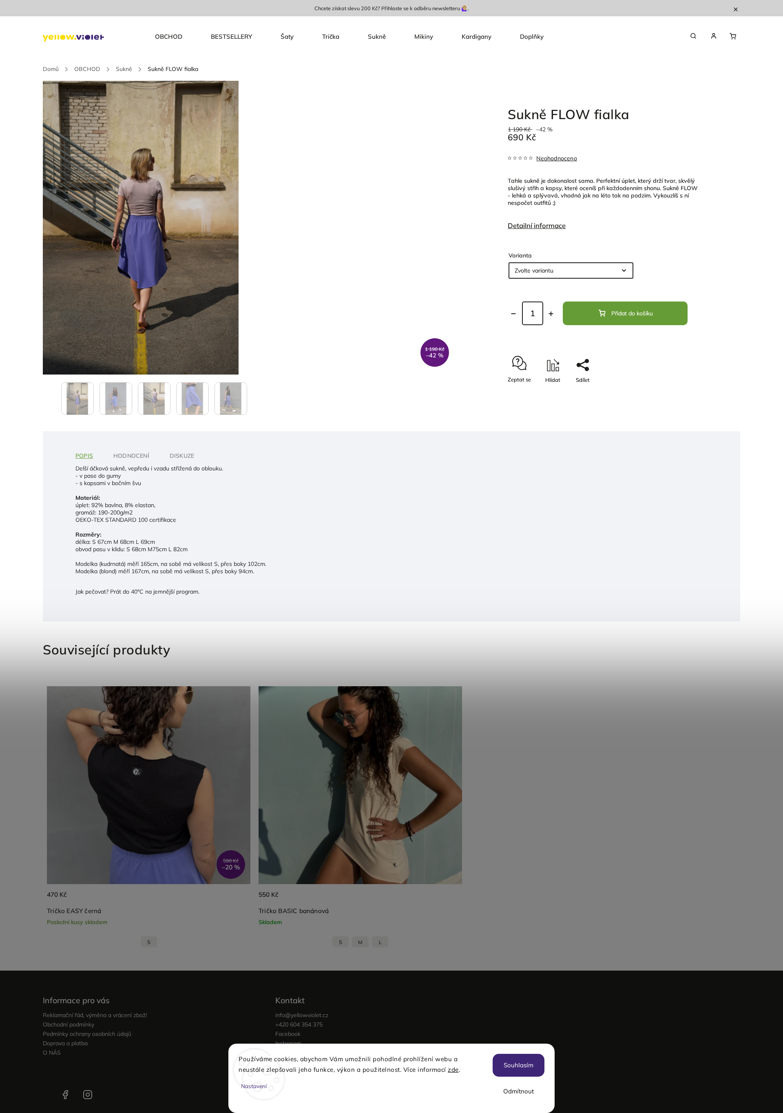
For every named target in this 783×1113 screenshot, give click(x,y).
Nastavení (254, 1086)
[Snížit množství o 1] (513, 313)
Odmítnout (518, 1091)
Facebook (288, 1034)
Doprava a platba (65, 1043)
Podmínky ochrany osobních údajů (87, 1034)
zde (453, 1069)
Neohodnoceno (556, 158)
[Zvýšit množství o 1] (551, 313)
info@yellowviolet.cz (301, 1015)
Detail (235, 899)
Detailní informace (537, 225)
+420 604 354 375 (299, 1024)
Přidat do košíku (632, 313)
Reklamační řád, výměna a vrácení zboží (95, 1015)
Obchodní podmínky (68, 1024)
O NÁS (52, 1052)
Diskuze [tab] (182, 455)
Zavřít (672, 394)
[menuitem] (176, 36)
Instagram (88, 1095)
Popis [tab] (84, 455)
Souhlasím (518, 1065)
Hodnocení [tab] (131, 455)
